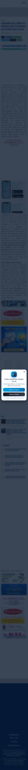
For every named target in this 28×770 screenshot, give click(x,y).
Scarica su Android (14, 389)
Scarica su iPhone (14, 394)
